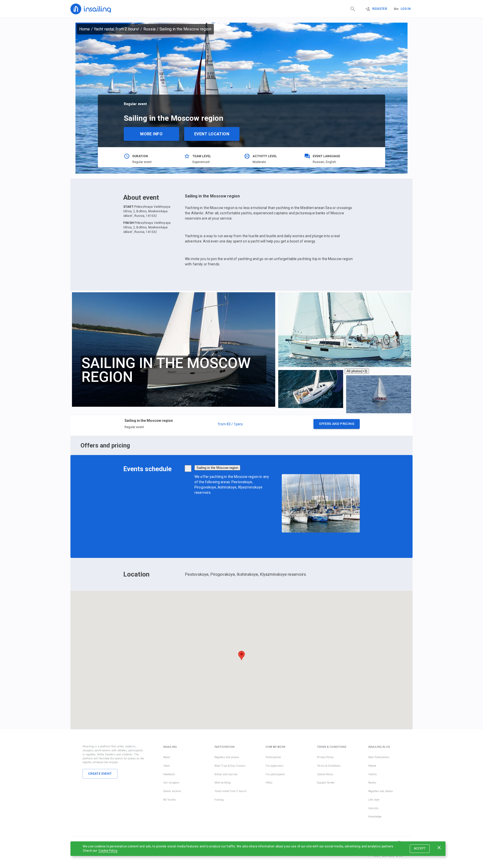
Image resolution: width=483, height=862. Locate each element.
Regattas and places (227, 757)
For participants (275, 774)
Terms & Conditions (329, 765)
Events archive (172, 791)
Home (84, 29)
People (372, 765)
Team (166, 765)
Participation (273, 757)
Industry (373, 808)
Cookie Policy (107, 850)
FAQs (269, 782)
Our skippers (171, 782)
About (166, 757)
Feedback (169, 774)
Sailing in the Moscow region (217, 468)
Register (379, 9)
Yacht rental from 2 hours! (116, 29)
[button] (241, 425)
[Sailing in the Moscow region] (188, 468)
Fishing (219, 799)
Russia (149, 29)
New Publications (378, 757)
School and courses (226, 774)
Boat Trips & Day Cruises (230, 765)
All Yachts (169, 799)
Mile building (223, 782)
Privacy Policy (325, 757)
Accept (420, 848)
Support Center (326, 782)
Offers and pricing (336, 424)
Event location (211, 134)
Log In (406, 9)
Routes (372, 782)
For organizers (275, 765)
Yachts (372, 774)
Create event (100, 773)
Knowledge (374, 816)
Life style (373, 799)
